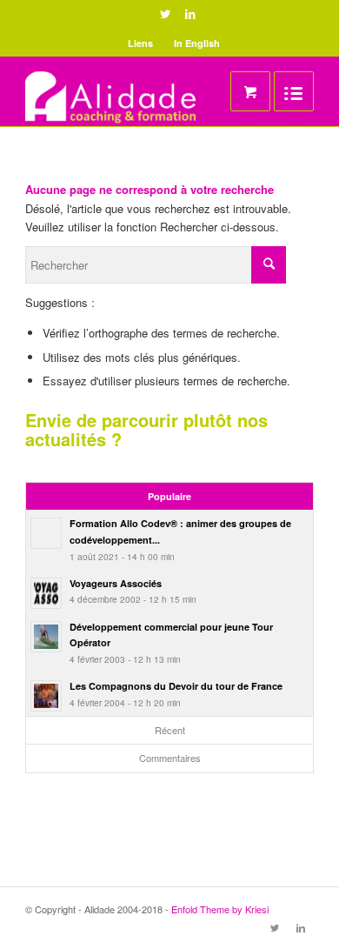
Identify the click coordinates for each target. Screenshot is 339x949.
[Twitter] (165, 14)
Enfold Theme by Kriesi (220, 909)
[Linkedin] (190, 14)
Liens (140, 43)
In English (197, 43)
